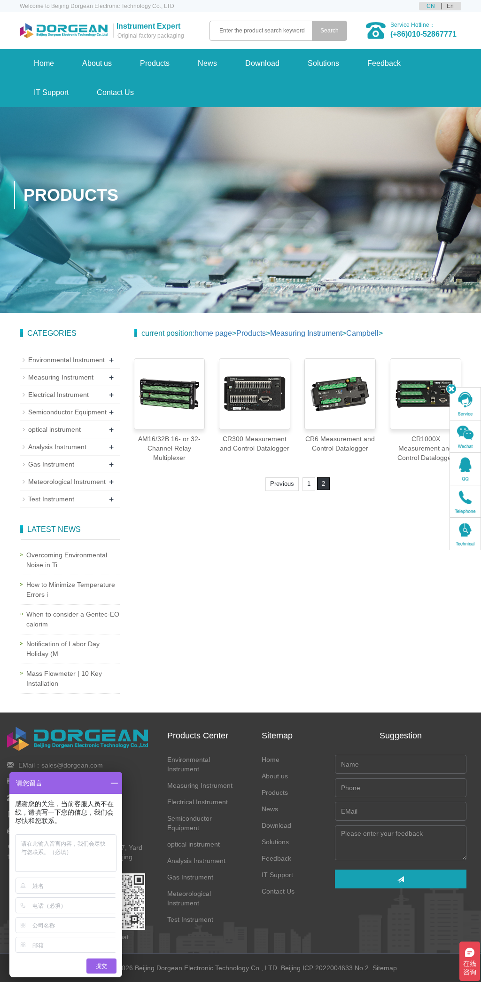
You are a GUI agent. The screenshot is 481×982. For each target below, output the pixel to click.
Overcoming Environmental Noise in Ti (66, 560)
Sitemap (384, 968)
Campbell (362, 333)
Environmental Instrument (66, 360)
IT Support (51, 92)
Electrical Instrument (58, 394)
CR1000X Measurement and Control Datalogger (425, 448)
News (207, 63)
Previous (282, 483)
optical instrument (54, 429)
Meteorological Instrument (67, 481)
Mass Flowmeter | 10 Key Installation (64, 678)
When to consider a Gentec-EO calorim (72, 619)
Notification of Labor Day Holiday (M (63, 648)
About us (97, 63)
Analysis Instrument (57, 447)
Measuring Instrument (306, 333)
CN (431, 6)
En (450, 6)
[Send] (400, 879)
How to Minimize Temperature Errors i (70, 589)
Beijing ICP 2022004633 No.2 (326, 968)
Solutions (323, 63)
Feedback (384, 63)
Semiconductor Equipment (67, 412)
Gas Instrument (51, 464)
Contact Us (115, 92)
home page (213, 333)
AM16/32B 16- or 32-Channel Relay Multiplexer (169, 448)
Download (262, 63)
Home (44, 63)
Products (155, 63)
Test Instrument (51, 499)
